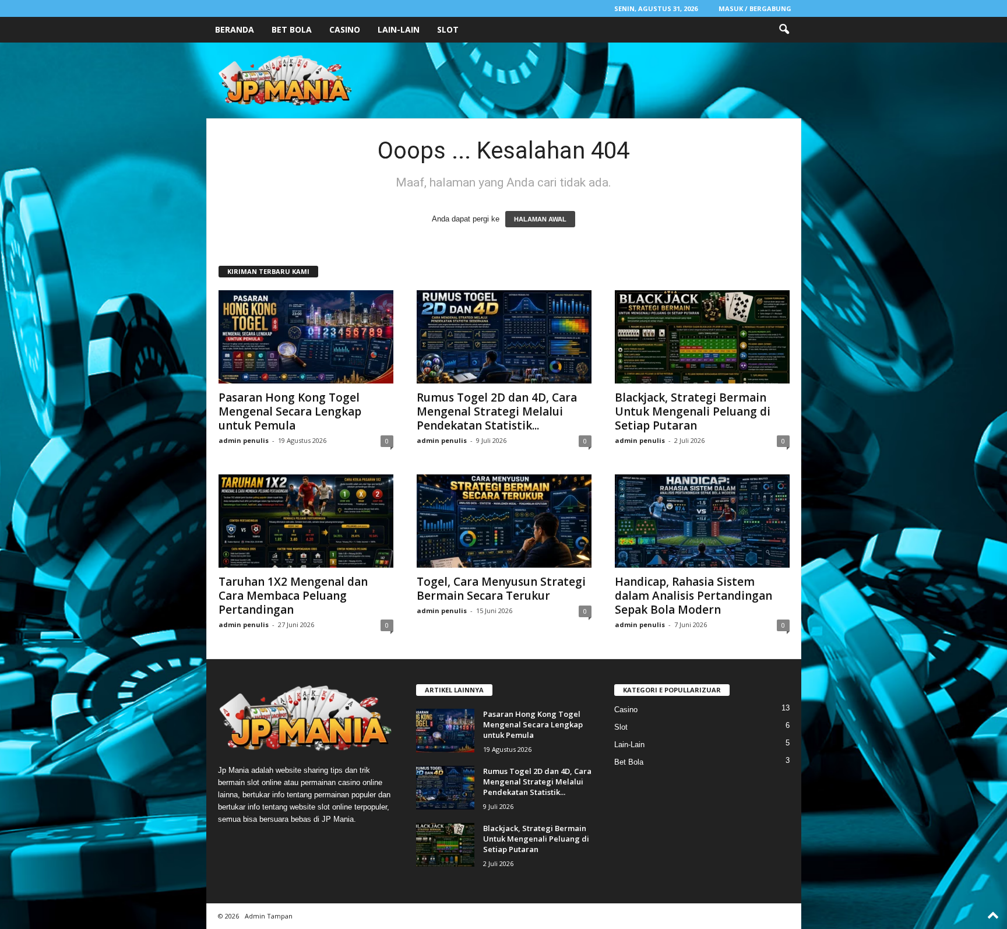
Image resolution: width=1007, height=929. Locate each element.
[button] (784, 30)
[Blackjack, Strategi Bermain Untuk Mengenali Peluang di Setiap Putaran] (702, 336)
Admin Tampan (269, 916)
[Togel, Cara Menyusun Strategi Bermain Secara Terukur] (504, 521)
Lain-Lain (399, 29)
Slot (448, 29)
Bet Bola (292, 29)
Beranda (234, 29)
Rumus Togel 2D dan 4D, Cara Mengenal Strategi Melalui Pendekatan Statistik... (497, 411)
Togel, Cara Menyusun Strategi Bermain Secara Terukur (501, 588)
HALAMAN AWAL (540, 219)
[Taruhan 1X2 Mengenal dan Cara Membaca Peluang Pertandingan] (306, 521)
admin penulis (244, 440)
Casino (344, 29)
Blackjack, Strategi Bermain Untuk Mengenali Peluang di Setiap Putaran (692, 411)
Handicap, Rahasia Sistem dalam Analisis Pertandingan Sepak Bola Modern (693, 595)
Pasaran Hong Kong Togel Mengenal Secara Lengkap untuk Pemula (290, 411)
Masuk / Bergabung (755, 8)
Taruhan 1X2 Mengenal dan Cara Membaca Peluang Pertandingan (293, 595)
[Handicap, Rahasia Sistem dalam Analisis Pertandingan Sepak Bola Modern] (702, 521)
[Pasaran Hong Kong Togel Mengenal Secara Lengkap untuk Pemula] (306, 336)
